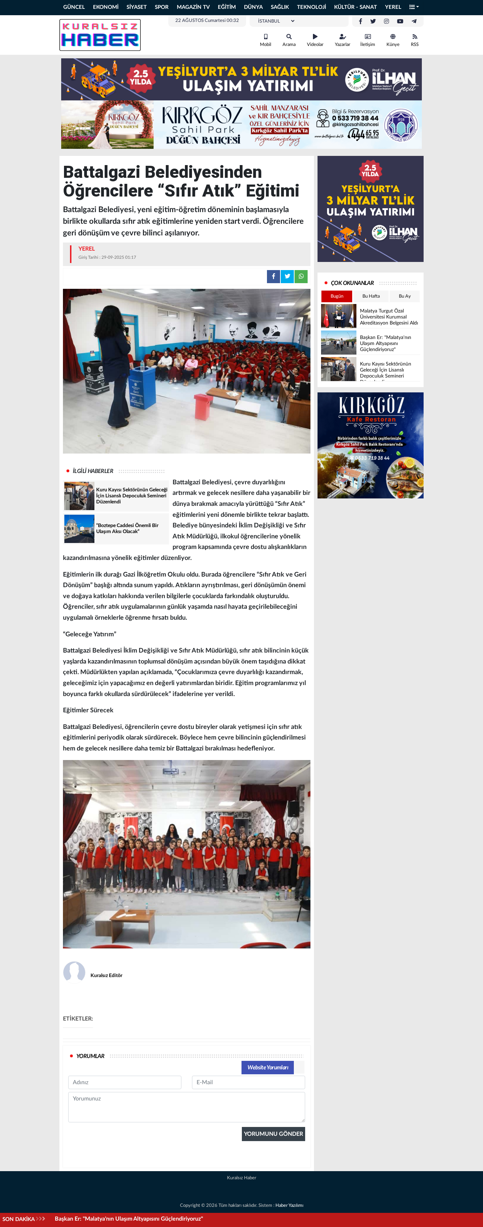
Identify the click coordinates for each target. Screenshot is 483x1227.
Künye (393, 44)
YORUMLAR (90, 1056)
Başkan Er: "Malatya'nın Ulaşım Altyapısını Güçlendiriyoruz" (129, 1219)
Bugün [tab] (337, 296)
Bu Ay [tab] (405, 296)
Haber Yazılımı (289, 1205)
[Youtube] (400, 22)
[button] (414, 7)
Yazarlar (342, 44)
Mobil (265, 44)
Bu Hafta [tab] (371, 296)
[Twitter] (373, 22)
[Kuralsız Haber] (100, 34)
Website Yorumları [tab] (268, 1067)
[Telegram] (414, 22)
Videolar (315, 44)
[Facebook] (361, 22)
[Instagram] (386, 22)
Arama (289, 44)
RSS (415, 44)
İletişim (367, 44)
